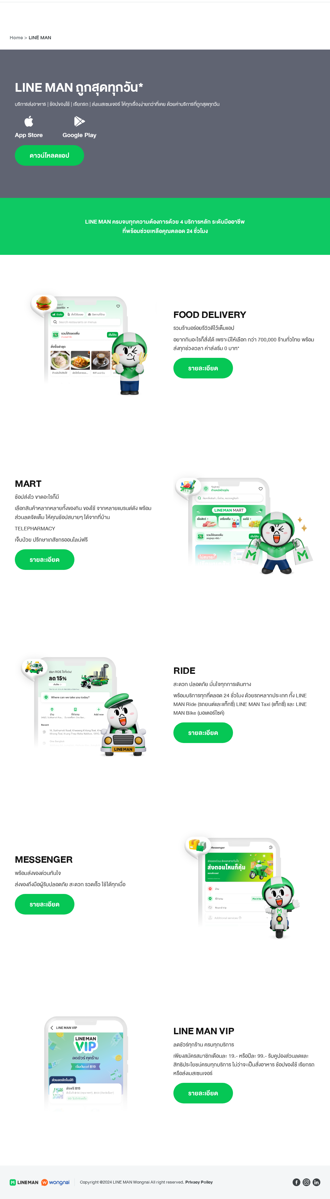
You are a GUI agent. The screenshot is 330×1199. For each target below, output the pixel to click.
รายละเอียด (203, 368)
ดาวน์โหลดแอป (49, 155)
